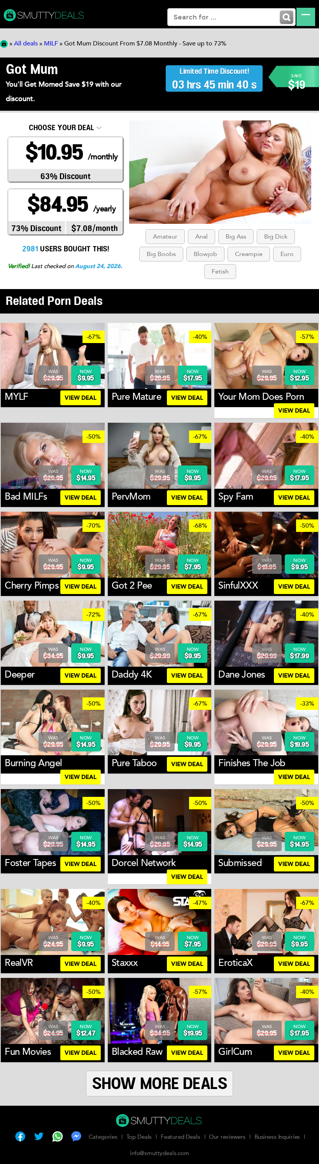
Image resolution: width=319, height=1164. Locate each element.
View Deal (80, 398)
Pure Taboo (134, 763)
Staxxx (124, 963)
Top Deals (139, 1137)
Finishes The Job (251, 763)
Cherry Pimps (32, 585)
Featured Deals (180, 1137)
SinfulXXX (238, 585)
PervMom (131, 496)
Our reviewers (227, 1137)
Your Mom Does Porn (261, 396)
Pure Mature (136, 396)
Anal (201, 236)
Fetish (220, 271)
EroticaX (235, 963)
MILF (51, 43)
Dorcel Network (144, 863)
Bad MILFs (26, 496)
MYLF (16, 396)
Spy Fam (235, 496)
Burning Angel (33, 763)
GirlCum (235, 1052)
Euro (287, 254)
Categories (103, 1137)
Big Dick (275, 236)
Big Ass (236, 236)
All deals (26, 43)
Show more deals (160, 1084)
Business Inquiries (277, 1137)
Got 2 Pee (132, 585)
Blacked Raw (137, 1052)
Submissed (240, 863)
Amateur (165, 236)
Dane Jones (241, 674)
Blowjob (205, 254)
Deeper (20, 674)
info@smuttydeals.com (159, 1153)
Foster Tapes (30, 863)
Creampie (249, 254)
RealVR (19, 963)
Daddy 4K (132, 674)
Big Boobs (161, 254)
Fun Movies (28, 1052)
